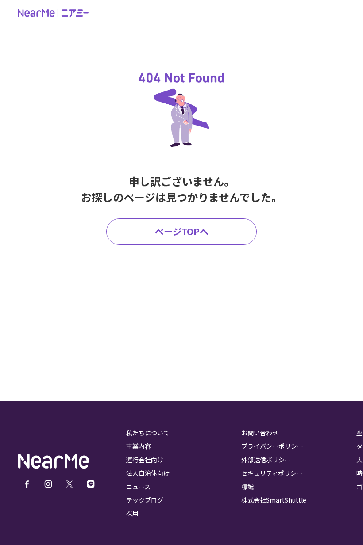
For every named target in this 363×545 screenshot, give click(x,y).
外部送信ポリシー (266, 459)
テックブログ (144, 499)
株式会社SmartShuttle (273, 499)
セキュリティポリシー (272, 473)
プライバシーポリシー (272, 446)
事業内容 (138, 446)
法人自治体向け (148, 473)
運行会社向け (144, 459)
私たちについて (148, 432)
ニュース (138, 486)
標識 (247, 486)
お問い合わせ (259, 432)
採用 (132, 513)
